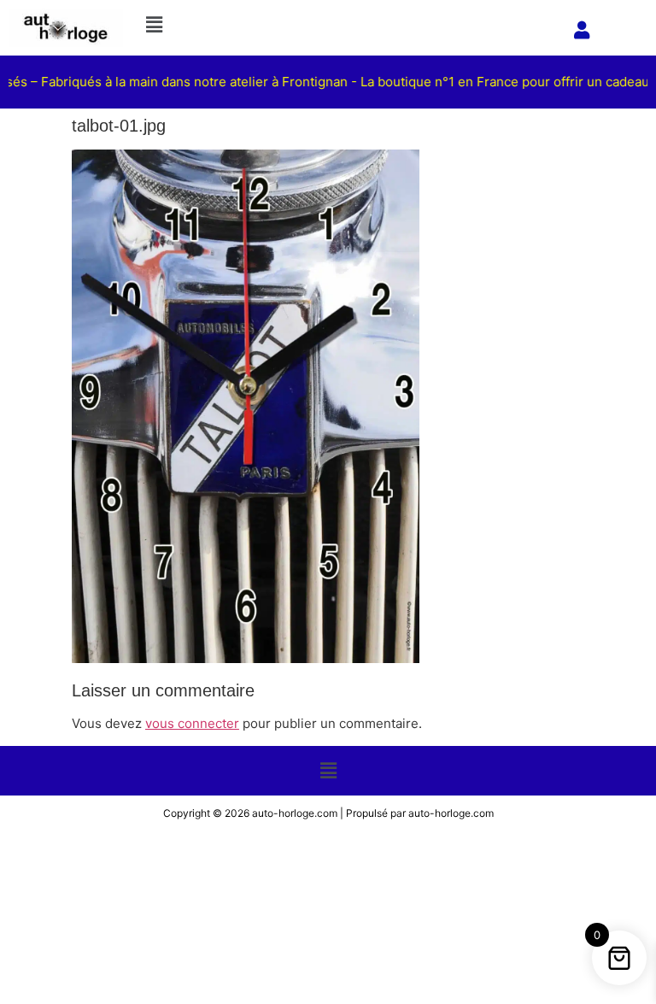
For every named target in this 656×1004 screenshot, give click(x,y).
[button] (348, 24)
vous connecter (192, 723)
